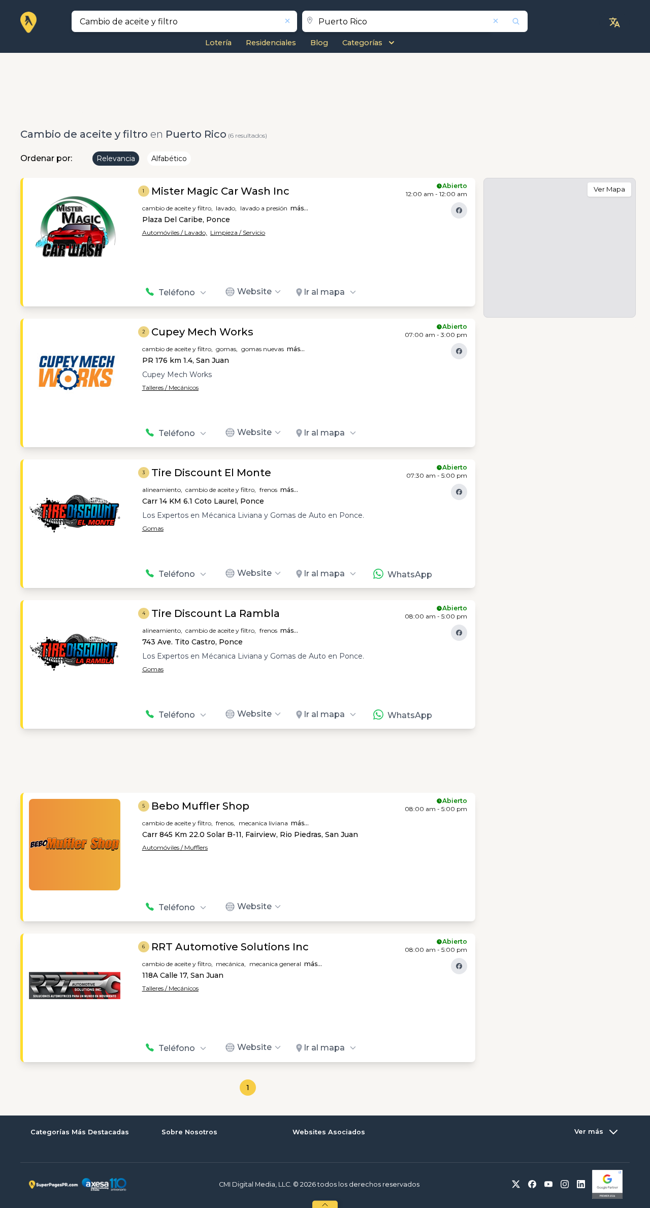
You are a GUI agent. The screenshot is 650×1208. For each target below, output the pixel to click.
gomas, (227, 349)
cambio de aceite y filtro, (177, 208)
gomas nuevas (262, 349)
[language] (614, 22)
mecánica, (231, 964)
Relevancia (115, 158)
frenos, (225, 823)
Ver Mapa (609, 189)
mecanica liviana (263, 823)
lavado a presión (263, 208)
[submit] (509, 21)
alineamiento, (162, 489)
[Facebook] (459, 210)
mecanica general (275, 964)
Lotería (218, 42)
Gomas (153, 528)
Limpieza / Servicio (237, 232)
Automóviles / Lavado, (174, 232)
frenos (268, 489)
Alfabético (169, 158)
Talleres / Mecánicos (170, 387)
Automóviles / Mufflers (175, 847)
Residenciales (271, 42)
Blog (319, 42)
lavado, (226, 208)
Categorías (362, 42)
